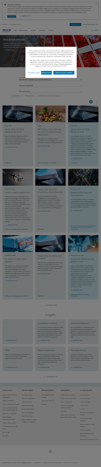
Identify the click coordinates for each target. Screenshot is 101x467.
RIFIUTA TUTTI (46, 73)
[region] (51, 62)
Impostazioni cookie (34, 72)
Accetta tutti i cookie (64, 73)
